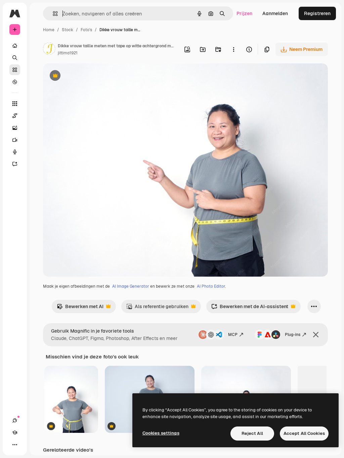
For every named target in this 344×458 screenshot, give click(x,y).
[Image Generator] (14, 127)
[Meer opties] (233, 49)
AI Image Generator (130, 286)
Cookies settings (160, 433)
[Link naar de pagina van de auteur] (49, 50)
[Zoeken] (14, 57)
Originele (87, 76)
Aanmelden (275, 13)
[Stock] (14, 69)
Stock (67, 30)
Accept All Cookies (304, 433)
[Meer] (14, 444)
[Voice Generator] (14, 152)
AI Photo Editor (211, 286)
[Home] (14, 45)
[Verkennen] (14, 81)
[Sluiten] (316, 335)
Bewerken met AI (80, 308)
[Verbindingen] (14, 420)
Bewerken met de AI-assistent (249, 308)
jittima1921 (68, 53)
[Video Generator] (14, 139)
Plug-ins (292, 334)
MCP (233, 334)
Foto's (86, 30)
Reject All (252, 433)
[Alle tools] (14, 103)
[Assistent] (14, 164)
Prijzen (244, 13)
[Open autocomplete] (52, 13)
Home (48, 30)
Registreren (317, 13)
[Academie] (14, 432)
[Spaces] (14, 115)
